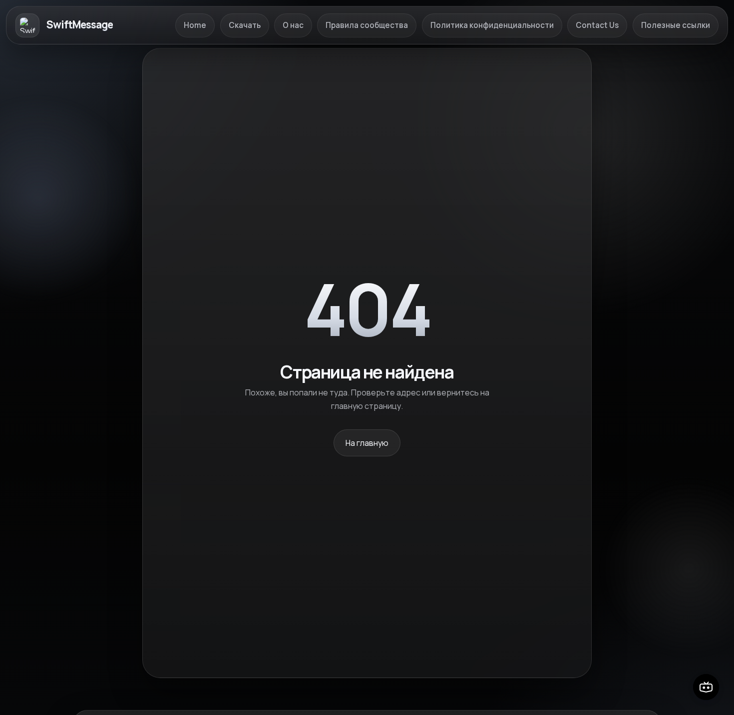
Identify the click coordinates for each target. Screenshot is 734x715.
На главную (367, 442)
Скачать (245, 25)
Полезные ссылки (675, 25)
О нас (293, 25)
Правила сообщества (367, 25)
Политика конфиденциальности (492, 25)
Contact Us (597, 25)
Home (195, 25)
